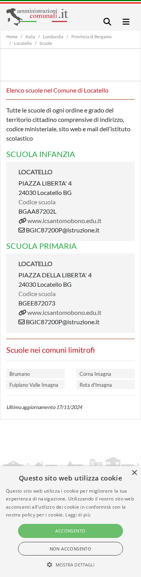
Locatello (23, 43)
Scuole (46, 43)
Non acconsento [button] (71, 549)
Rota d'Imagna (96, 385)
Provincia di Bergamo (91, 36)
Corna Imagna (95, 374)
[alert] (70, 521)
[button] (71, 564)
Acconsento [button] (70, 531)
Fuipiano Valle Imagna (33, 385)
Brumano (19, 374)
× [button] (134, 473)
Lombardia (53, 36)
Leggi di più (77, 515)
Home (12, 36)
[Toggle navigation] (107, 22)
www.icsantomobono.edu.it (64, 220)
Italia (30, 36)
